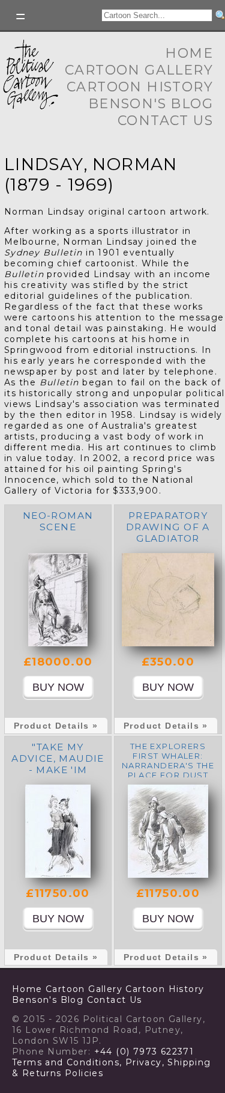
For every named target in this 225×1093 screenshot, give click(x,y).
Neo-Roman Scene (58, 521)
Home (189, 53)
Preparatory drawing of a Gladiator (168, 527)
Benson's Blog (150, 104)
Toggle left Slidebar (21, 16)
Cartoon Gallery (139, 70)
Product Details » (56, 725)
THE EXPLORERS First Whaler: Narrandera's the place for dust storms (168, 765)
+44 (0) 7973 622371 (144, 1051)
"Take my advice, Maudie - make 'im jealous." (57, 764)
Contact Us (165, 120)
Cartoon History (140, 87)
